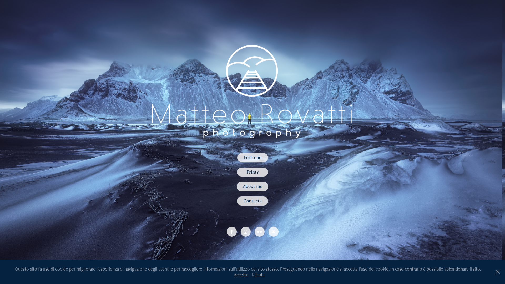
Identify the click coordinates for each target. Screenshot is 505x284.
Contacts (252, 201)
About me (252, 186)
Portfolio (252, 157)
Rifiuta (258, 275)
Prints (252, 172)
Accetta (241, 275)
